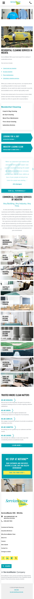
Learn (16, 445)
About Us (4, 537)
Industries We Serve (6, 531)
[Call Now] (30, 3)
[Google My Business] (12, 558)
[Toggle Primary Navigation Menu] (4, 3)
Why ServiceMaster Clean (8, 534)
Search (7, 566)
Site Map (16, 589)
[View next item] (32, 169)
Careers (3, 541)
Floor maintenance (8, 75)
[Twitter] (16, 558)
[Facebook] (3, 558)
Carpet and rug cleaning (9, 68)
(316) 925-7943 (8, 521)
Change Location (6, 551)
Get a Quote (4, 544)
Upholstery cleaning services (11, 78)
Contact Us (4, 548)
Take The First (16, 473)
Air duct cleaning (7, 71)
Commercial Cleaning (7, 527)
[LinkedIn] (7, 558)
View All (16, 191)
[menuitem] (18, 111)
